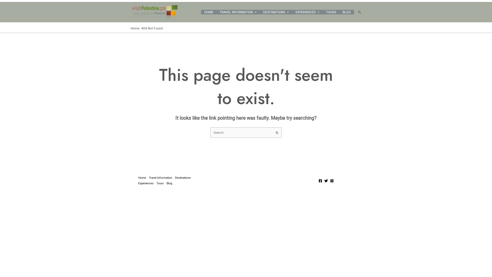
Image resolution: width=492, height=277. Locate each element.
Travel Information (236, 12)
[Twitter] (326, 181)
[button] (255, 12)
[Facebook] (320, 181)
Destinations (274, 12)
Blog (347, 12)
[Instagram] (332, 181)
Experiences (306, 12)
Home (208, 12)
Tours (331, 12)
